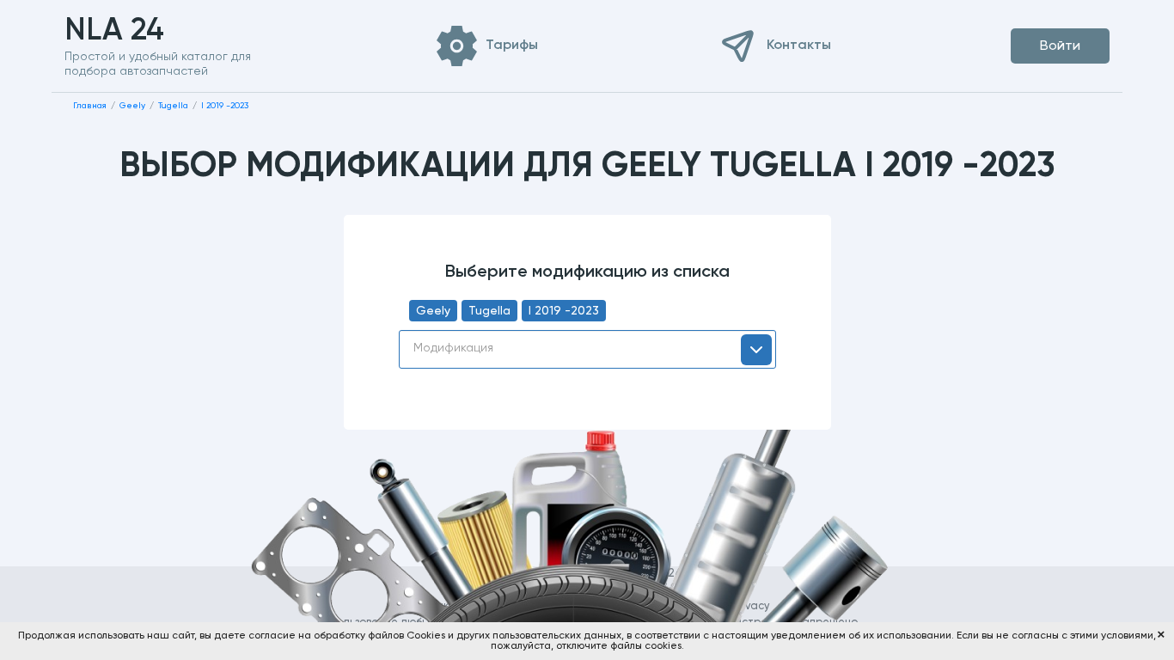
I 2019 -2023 (564, 311)
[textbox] (587, 348)
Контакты (799, 45)
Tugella (489, 311)
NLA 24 (141, 30)
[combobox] (587, 349)
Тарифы (512, 45)
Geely (433, 311)
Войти (1060, 46)
